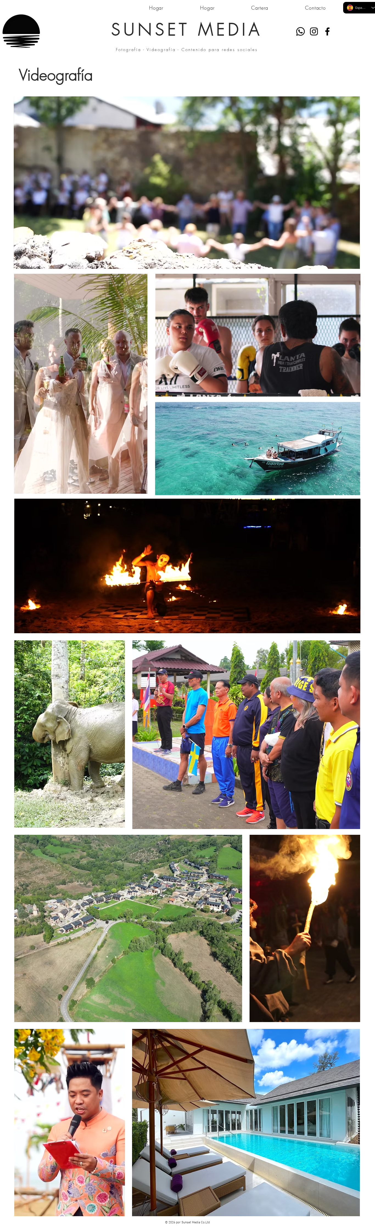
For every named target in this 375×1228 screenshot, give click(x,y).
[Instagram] (314, 31)
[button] (353, 263)
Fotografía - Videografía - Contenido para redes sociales (187, 49)
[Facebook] (327, 31)
